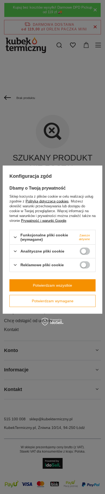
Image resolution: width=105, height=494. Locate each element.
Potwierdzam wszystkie (52, 285)
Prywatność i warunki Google (43, 221)
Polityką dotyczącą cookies (47, 201)
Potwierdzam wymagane (53, 301)
